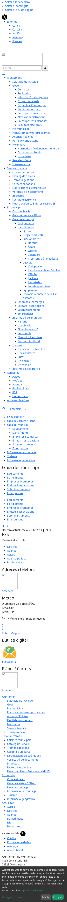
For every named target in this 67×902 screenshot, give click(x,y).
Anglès (16, 33)
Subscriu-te (9, 661)
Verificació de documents (22, 759)
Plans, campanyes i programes (26, 712)
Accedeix (7, 591)
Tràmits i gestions (18, 748)
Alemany (17, 37)
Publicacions (15, 562)
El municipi (16, 409)
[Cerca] (45, 68)
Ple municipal (15, 708)
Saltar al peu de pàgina (19, 10)
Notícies (12, 547)
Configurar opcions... (13, 897)
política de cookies (33, 890)
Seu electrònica (16, 728)
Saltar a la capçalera (17, 2)
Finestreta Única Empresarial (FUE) (28, 771)
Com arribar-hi (16, 417)
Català (16, 25)
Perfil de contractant (20, 720)
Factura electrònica (19, 767)
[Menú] (3, 74)
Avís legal (13, 846)
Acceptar (58, 897)
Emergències (20, 448)
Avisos (11, 554)
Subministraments (23, 444)
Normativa (13, 724)
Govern (11, 704)
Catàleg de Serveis (18, 744)
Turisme (12, 456)
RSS (9, 822)
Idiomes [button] (12, 21)
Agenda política (16, 558)
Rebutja (46, 897)
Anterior (7, 633)
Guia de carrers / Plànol (21, 421)
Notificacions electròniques (24, 755)
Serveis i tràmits (12, 736)
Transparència (16, 732)
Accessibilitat (15, 850)
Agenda (12, 550)
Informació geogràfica (21, 460)
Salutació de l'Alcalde (20, 700)
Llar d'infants (20, 432)
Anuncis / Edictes (17, 716)
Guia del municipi (17, 425)
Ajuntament (9, 696)
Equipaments (20, 429)
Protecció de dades (19, 842)
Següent (17, 633)
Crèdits (11, 838)
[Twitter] (4, 17)
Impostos (13, 763)
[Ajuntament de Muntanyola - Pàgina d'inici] (22, 59)
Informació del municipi (21, 452)
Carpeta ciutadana (18, 752)
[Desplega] (25, 409)
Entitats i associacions (25, 440)
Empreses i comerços (25, 436)
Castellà (17, 29)
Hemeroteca (14, 826)
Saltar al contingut (16, 6)
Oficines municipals (19, 740)
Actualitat (8, 803)
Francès (17, 41)
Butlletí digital (15, 818)
